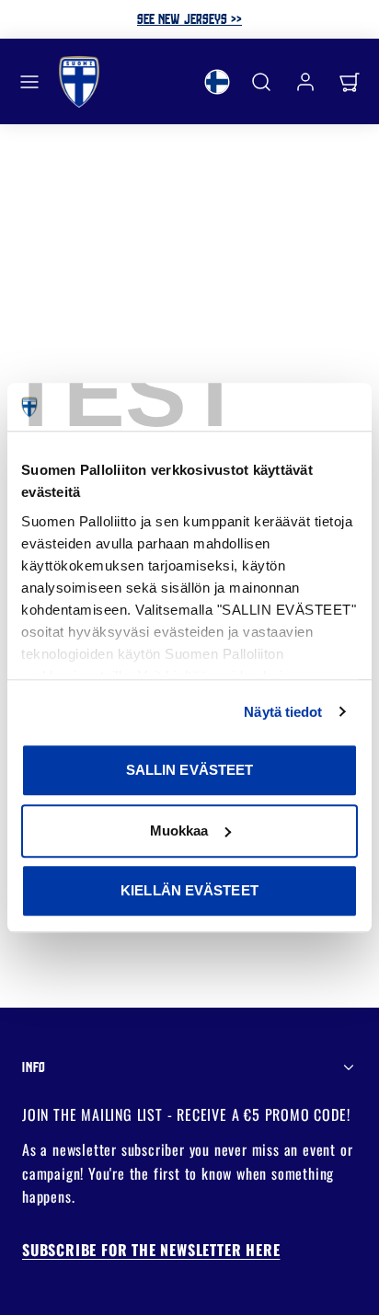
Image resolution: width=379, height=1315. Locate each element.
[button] (29, 82)
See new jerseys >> (189, 18)
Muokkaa (179, 830)
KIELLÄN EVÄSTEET (189, 890)
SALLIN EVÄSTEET (190, 770)
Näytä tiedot (283, 712)
